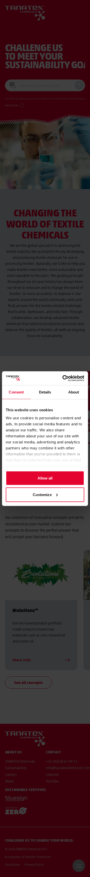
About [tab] (73, 392)
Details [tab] (45, 392)
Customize (42, 494)
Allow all (45, 478)
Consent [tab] (16, 392)
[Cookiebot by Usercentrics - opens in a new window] (63, 378)
